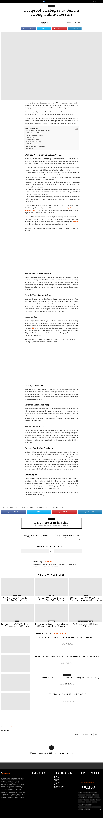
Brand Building (7, 507)
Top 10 (55, 783)
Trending (17, 595)
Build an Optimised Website (34, 133)
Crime (89, 794)
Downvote (68, 551)
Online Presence (52, 507)
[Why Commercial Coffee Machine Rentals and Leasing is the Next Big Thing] (15, 682)
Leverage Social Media (32, 139)
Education (95, 794)
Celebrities (82, 794)
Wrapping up (29, 148)
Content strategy (22, 507)
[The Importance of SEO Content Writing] (85, 613)
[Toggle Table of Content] (76, 128)
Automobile (87, 792)
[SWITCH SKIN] (4, 1)
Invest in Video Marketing (33, 142)
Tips (51, 595)
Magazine (82, 802)
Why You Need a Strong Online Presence (38, 130)
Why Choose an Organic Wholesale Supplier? (67, 694)
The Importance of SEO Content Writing (86, 625)
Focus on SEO (30, 137)
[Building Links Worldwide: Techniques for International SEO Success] (17, 613)
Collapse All (85, 734)
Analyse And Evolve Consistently (35, 146)
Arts (81, 792)
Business (51, 621)
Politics (81, 804)
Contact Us (57, 777)
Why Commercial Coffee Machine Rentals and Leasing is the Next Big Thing (67, 677)
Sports (94, 807)
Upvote (35, 551)
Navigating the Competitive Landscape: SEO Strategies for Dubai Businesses (51, 625)
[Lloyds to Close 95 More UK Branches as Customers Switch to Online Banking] (15, 663)
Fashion (91, 797)
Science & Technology (85, 807)
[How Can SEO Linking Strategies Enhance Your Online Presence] (51, 587)
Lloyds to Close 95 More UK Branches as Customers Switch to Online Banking (67, 656)
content (75, 221)
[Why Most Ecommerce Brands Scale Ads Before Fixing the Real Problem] (15, 644)
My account (57, 782)
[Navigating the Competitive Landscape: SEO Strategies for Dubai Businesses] (51, 613)
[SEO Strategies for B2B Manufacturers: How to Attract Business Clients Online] (85, 587)
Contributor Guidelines (59, 786)
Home (55, 776)
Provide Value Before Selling (34, 135)
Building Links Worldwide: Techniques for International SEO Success (17, 625)
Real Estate (88, 804)
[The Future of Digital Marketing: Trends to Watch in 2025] (17, 587)
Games (86, 799)
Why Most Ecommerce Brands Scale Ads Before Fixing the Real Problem (67, 637)
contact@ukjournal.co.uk (87, 782)
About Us (56, 779)
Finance (97, 797)
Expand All (77, 734)
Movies (89, 802)
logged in (10, 727)
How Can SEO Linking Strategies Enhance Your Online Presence (51, 599)
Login (55, 780)
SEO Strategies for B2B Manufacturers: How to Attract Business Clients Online (86, 599)
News (95, 802)
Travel (81, 809)
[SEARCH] (101, 1)
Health (92, 799)
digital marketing (37, 507)
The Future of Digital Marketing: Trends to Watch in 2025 (17, 599)
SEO (32, 328)
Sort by (91, 734)
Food (81, 799)
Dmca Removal (58, 787)
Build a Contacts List (32, 144)
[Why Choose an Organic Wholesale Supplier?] (15, 701)
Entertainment (83, 797)
